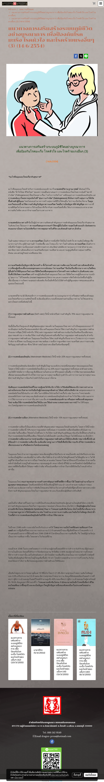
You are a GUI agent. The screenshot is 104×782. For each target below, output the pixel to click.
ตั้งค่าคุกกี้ (77, 775)
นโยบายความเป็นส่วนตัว (60, 775)
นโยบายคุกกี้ (18, 777)
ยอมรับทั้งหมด (90, 775)
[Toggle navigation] (100, 3)
